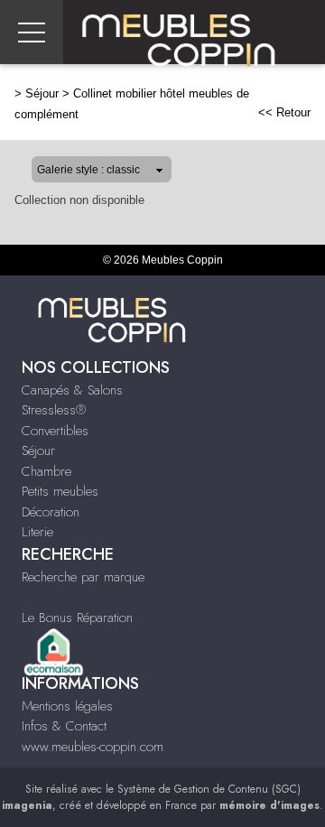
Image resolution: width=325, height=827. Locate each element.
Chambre (46, 471)
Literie (37, 532)
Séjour (42, 93)
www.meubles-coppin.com (92, 747)
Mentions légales (67, 706)
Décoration (50, 512)
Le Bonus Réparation (77, 617)
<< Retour (284, 112)
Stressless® (54, 410)
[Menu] (31, 32)
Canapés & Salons (72, 390)
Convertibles (55, 431)
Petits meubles (60, 491)
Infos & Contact (64, 726)
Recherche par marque (83, 577)
